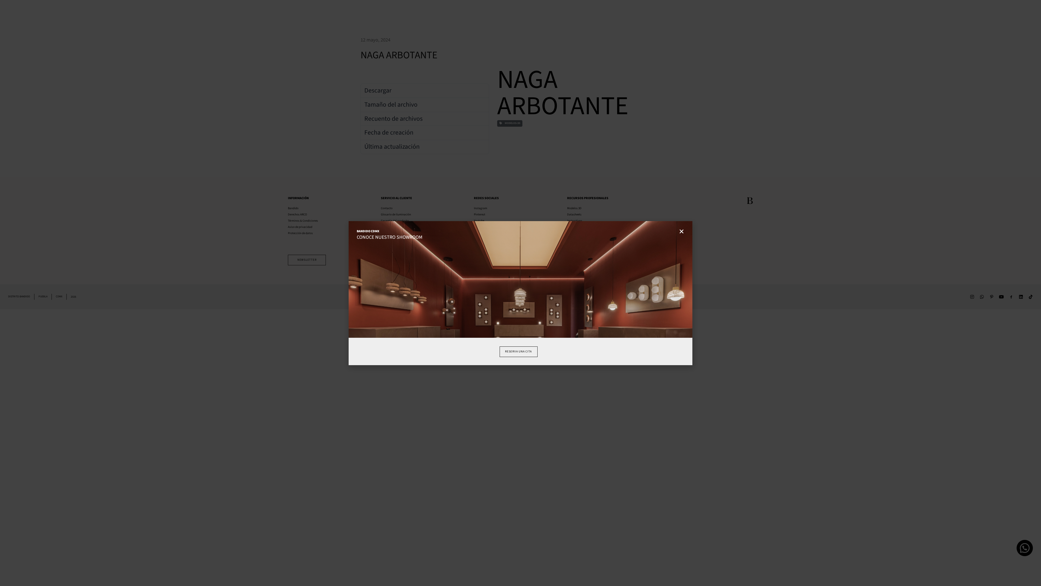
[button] (681, 231)
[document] (520, 293)
